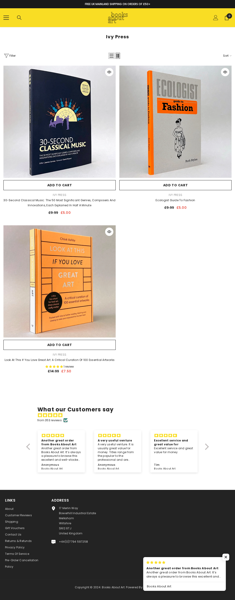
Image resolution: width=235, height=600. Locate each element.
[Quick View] (109, 72)
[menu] (6, 17)
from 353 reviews (49, 420)
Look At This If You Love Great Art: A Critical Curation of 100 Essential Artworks (60, 360)
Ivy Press (59, 195)
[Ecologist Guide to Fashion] (175, 122)
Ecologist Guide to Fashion (175, 200)
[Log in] (215, 17)
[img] (119, 415)
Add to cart (59, 185)
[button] (112, 56)
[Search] (19, 17)
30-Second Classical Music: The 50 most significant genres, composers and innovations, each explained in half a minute (59, 202)
